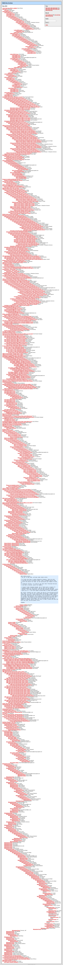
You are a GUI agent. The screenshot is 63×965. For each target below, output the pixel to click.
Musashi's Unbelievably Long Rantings (10, 413)
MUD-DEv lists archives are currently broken (12, 424)
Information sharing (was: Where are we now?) (12, 97)
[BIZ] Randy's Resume (7, 426)
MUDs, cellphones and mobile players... (11, 314)
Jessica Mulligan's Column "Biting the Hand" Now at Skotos (15, 664)
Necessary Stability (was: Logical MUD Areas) (12, 185)
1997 (49, 8)
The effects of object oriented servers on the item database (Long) (16, 316)
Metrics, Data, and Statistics (8, 655)
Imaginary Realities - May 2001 (9, 722)
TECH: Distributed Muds (7, 160)
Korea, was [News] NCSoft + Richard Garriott (12, 712)
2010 (51, 10)
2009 (49, 10)
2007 (58, 9)
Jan (46, 14)
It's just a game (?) (6, 429)
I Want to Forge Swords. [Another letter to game (12, 189)
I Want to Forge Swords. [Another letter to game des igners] (27, 139)
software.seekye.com (31, 964)
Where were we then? (7, 415)
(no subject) (5, 713)
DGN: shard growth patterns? (8, 498)
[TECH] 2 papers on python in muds (10, 488)
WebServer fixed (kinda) (7, 430)
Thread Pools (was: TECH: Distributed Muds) (12, 704)
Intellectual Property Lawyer (8, 710)
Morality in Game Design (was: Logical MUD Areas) (13, 260)
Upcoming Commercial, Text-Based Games (11, 955)
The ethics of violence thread (8, 331)
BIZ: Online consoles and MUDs (9, 961)
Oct (48, 16)
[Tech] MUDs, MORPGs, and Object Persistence (12, 356)
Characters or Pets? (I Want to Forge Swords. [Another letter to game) (17, 381)
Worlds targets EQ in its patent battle (10, 214)
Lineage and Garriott (6, 546)
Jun (56, 14)
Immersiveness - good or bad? (9, 269)
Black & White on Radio (7, 324)
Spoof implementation (7, 960)
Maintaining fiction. (6, 763)
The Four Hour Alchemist (7, 181)
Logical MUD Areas (6, 11)
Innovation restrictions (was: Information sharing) (13, 215)
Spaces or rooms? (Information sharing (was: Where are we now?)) (17, 267)
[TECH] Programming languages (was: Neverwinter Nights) (15, 957)
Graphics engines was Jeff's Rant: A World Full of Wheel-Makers (16, 658)
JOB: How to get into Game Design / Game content (13, 671)
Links (47, 25)
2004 (51, 9)
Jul (57, 14)
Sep (46, 16)
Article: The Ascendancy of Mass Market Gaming (13, 703)
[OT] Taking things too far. (7, 389)
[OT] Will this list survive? (7, 418)
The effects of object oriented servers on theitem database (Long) (18, 322)
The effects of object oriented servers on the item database (15, 275)
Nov (50, 16)
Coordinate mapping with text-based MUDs (11, 653)
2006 (56, 9)
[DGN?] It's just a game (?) (8, 645)
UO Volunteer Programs (7, 709)
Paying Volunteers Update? (8, 640)
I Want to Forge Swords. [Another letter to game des (13, 279)
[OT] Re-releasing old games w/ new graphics (12, 325)
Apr (52, 14)
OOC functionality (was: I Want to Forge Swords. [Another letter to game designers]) (20, 256)
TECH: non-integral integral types (9, 184)
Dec (52, 16)
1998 (51, 8)
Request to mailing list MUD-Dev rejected (11, 179)
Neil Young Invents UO (7, 670)
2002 (47, 9)
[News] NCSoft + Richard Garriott (9, 503)
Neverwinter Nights (6, 730)
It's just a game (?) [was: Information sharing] (12, 345)
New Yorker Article (6, 656)
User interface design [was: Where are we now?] (13, 334)
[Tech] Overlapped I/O (7, 382)
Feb (48, 14)
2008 (47, 10)
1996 (47, 8)
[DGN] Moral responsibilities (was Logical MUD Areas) (14, 355)
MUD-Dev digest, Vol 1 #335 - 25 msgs (10, 188)
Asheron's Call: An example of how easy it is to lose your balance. (16, 489)
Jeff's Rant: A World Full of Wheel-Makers (11, 549)
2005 (54, 9)
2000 (56, 8)
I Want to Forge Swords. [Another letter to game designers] (15, 125)
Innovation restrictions (7, 263)
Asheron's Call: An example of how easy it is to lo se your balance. (24, 494)
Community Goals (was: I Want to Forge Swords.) (13, 273)
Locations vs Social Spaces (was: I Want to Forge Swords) (15, 280)
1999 (54, 8)
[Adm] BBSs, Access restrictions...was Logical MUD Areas (15, 650)
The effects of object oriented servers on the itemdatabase (19, 277)
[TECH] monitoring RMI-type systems (10, 306)
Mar (50, 14)
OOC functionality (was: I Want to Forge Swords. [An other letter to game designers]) (24, 259)
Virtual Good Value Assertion (8, 723)
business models (6, 564)
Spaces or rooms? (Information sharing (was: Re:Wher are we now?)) (17, 502)
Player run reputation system (8, 431)
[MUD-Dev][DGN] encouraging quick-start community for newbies (16, 384)
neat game (4, 9)
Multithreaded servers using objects (10, 410)
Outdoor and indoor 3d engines (9, 669)
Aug (59, 14)
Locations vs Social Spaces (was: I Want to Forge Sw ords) (17, 281)
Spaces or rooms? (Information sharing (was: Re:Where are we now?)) (17, 333)
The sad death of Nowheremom (9, 548)
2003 (49, 9)
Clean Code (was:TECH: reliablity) (9, 8)
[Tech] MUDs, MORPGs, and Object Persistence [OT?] (14, 422)
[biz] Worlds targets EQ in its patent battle (11, 155)
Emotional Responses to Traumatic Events (11, 423)
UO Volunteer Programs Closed (9, 332)
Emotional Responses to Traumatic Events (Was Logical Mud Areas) (17, 416)
